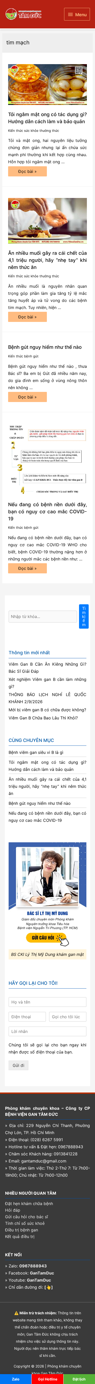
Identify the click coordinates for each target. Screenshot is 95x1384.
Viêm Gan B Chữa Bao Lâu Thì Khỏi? (43, 717)
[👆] (48, 1287)
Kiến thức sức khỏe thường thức (33, 131)
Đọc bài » (27, 172)
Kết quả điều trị (19, 1236)
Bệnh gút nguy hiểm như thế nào (45, 347)
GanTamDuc (42, 1273)
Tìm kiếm (84, 616)
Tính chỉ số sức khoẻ (25, 1223)
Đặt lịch (79, 1379)
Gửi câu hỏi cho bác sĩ (26, 1216)
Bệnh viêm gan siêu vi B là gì (36, 752)
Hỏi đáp (12, 1210)
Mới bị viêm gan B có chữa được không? (47, 709)
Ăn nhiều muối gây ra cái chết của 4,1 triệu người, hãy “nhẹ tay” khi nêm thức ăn (47, 260)
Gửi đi (18, 1065)
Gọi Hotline (47, 1379)
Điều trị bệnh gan (21, 1229)
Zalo (16, 1379)
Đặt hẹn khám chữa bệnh (29, 1203)
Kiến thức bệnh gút (23, 356)
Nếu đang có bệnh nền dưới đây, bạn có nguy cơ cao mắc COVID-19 (47, 512)
